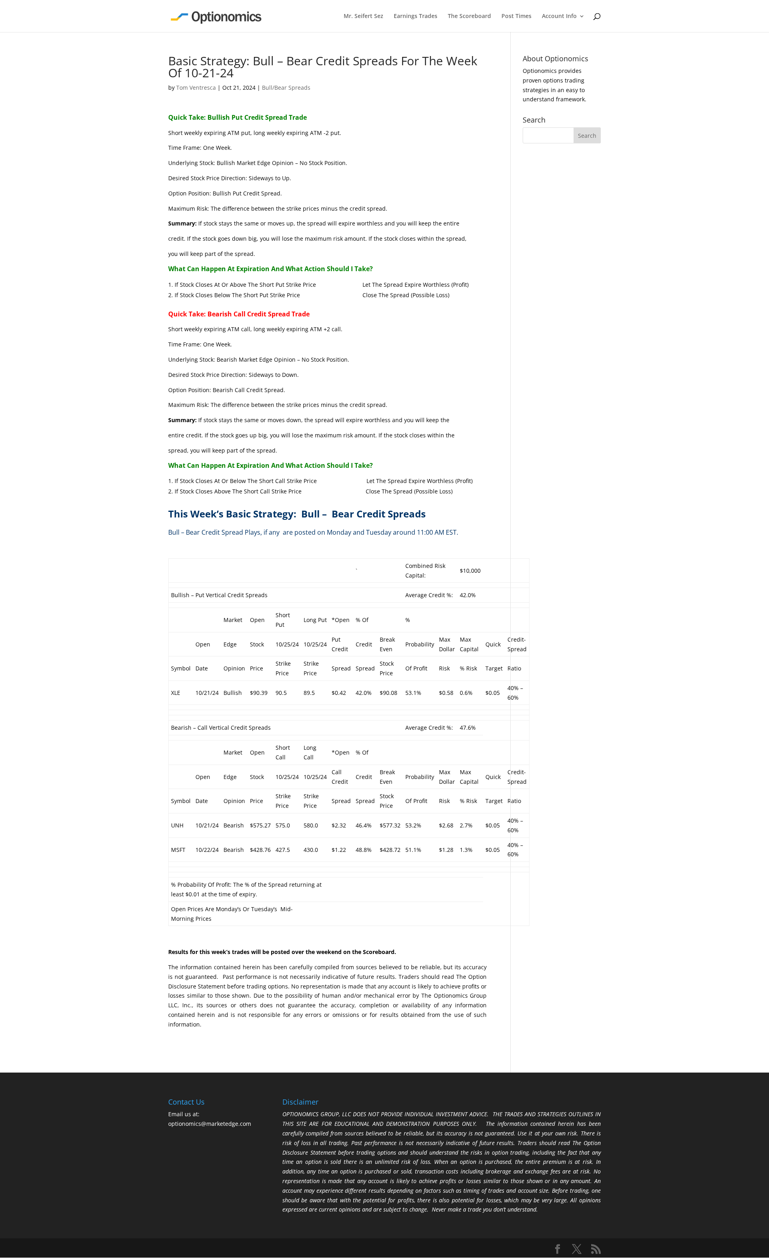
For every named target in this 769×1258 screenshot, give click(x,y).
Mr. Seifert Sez (363, 16)
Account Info (559, 16)
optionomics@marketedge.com (209, 1123)
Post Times (516, 16)
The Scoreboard (469, 16)
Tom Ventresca (196, 87)
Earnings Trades (415, 16)
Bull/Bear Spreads (286, 87)
